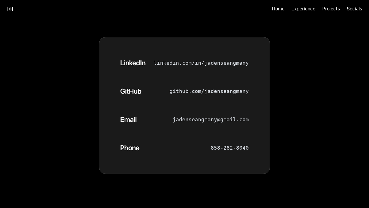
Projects (331, 8)
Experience (303, 8)
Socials (354, 8)
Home (278, 8)
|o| (10, 8)
